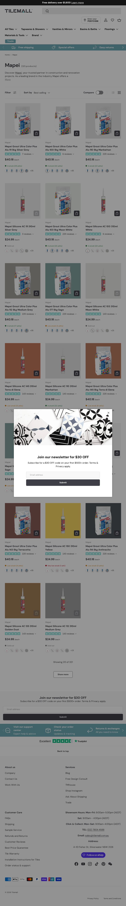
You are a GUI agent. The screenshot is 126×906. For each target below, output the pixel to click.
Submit (63, 482)
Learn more (76, 2)
